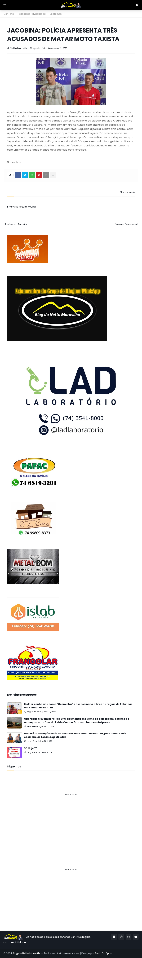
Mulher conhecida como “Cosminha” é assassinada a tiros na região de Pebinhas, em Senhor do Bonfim (78, 706)
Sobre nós (56, 14)
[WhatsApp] (32, 175)
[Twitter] (25, 175)
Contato (8, 14)
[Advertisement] (71, 823)
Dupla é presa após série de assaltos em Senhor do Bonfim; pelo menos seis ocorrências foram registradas (75, 735)
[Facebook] (18, 175)
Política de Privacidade (32, 14)
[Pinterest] (39, 175)
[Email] (46, 175)
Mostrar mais (127, 192)
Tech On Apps (103, 953)
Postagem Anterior (16, 224)
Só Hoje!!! (30, 748)
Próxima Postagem (126, 224)
